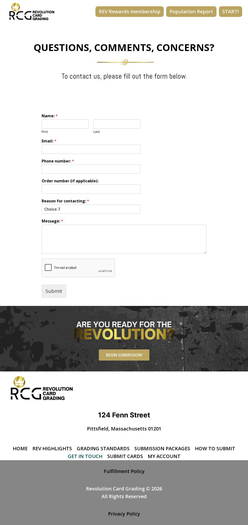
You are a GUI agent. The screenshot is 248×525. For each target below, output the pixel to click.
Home (20, 448)
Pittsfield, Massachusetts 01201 (124, 428)
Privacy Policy (124, 513)
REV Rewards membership (129, 11)
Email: (49, 141)
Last (96, 132)
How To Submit (215, 448)
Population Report (191, 11)
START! (230, 11)
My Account (164, 456)
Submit (54, 291)
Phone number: (58, 161)
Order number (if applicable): (70, 181)
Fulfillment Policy (124, 471)
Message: (52, 221)
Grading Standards (103, 448)
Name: (50, 115)
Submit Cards (125, 456)
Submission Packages (162, 448)
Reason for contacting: (65, 201)
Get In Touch (85, 456)
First (45, 132)
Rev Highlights (52, 448)
